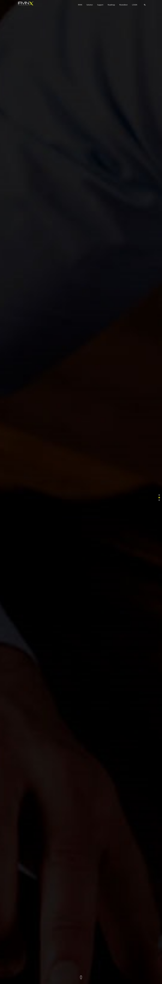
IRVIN (80, 5)
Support (100, 5)
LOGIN (134, 5)
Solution (90, 5)
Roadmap (111, 5)
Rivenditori (123, 5)
